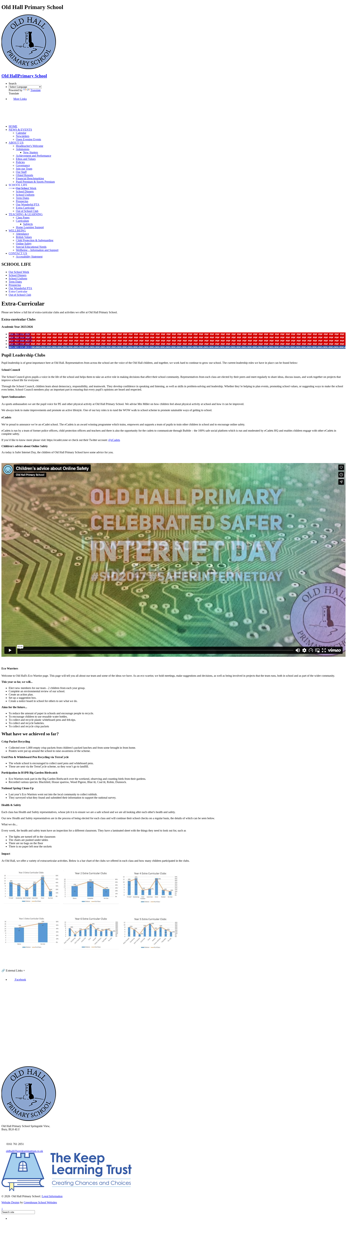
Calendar (21, 132)
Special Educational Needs (31, 246)
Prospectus (22, 201)
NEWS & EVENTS (20, 129)
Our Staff (21, 171)
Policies (20, 162)
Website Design (10, 1202)
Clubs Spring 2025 (19, 343)
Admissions (22, 149)
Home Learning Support (30, 227)
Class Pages (22, 217)
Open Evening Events (28, 139)
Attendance (22, 233)
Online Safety (24, 243)
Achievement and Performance (33, 155)
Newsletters (22, 136)
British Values (24, 237)
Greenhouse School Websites (40, 1202)
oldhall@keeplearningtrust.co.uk (24, 1151)
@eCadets (114, 440)
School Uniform (25, 194)
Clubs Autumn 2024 (20, 347)
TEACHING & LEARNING (26, 214)
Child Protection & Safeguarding (34, 240)
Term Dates (22, 198)
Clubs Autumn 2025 (20, 337)
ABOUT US (16, 142)
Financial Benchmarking (30, 178)
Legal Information (52, 1196)
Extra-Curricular (25, 207)
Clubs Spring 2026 (19, 334)
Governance (23, 165)
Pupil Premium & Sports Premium (35, 181)
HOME (13, 126)
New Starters (30, 152)
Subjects (28, 224)
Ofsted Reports (24, 175)
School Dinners (25, 191)
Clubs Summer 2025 (20, 340)
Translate (35, 90)
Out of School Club (27, 211)
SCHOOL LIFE (18, 184)
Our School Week (26, 188)
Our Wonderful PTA (27, 204)
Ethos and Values (26, 158)
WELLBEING (17, 230)
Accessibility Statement (29, 256)
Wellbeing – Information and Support (37, 250)
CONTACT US (18, 253)
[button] (23, 120)
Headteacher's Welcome (29, 145)
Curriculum (22, 220)
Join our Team (24, 168)
